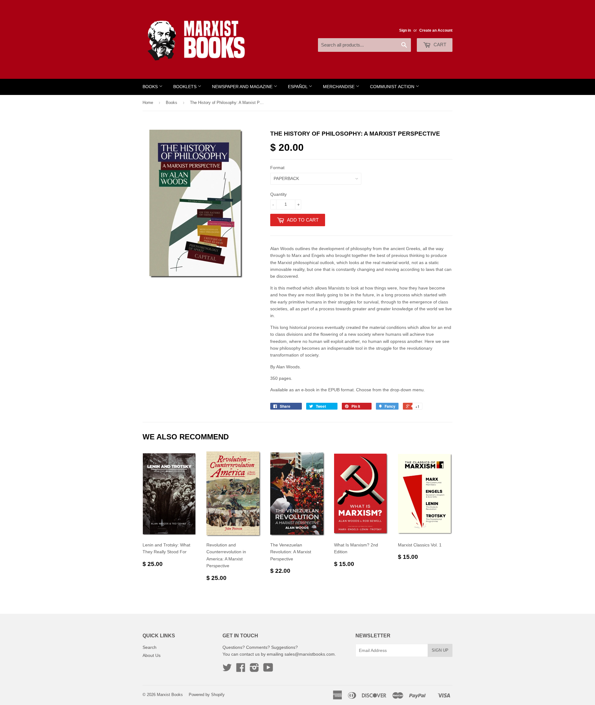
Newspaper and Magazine (243, 86)
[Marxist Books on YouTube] (268, 669)
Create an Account (435, 30)
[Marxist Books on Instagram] (254, 669)
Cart (439, 44)
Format (277, 167)
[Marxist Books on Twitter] (227, 669)
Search (149, 647)
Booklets (185, 86)
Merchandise (339, 86)
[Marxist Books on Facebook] (240, 669)
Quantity (278, 194)
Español (298, 86)
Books (151, 86)
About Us (152, 655)
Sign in (405, 30)
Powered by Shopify (207, 694)
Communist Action (393, 86)
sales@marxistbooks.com (309, 654)
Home (148, 102)
